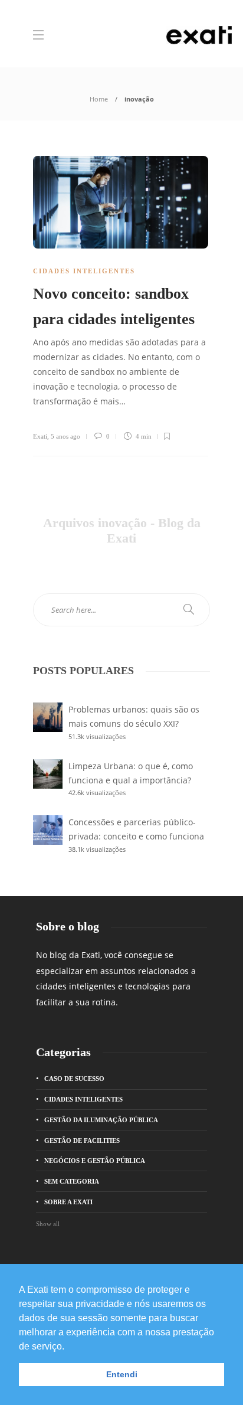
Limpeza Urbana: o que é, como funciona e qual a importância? (130, 773)
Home (99, 98)
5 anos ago (65, 436)
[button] (68, 1347)
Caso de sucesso (74, 1078)
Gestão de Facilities (82, 1140)
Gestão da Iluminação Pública (101, 1119)
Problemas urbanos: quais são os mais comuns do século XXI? (133, 716)
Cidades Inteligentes (84, 271)
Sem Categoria (71, 1181)
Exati (40, 436)
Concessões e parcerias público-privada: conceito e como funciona (136, 829)
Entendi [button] (121, 1374)
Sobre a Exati (68, 1201)
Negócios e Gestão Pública (94, 1160)
